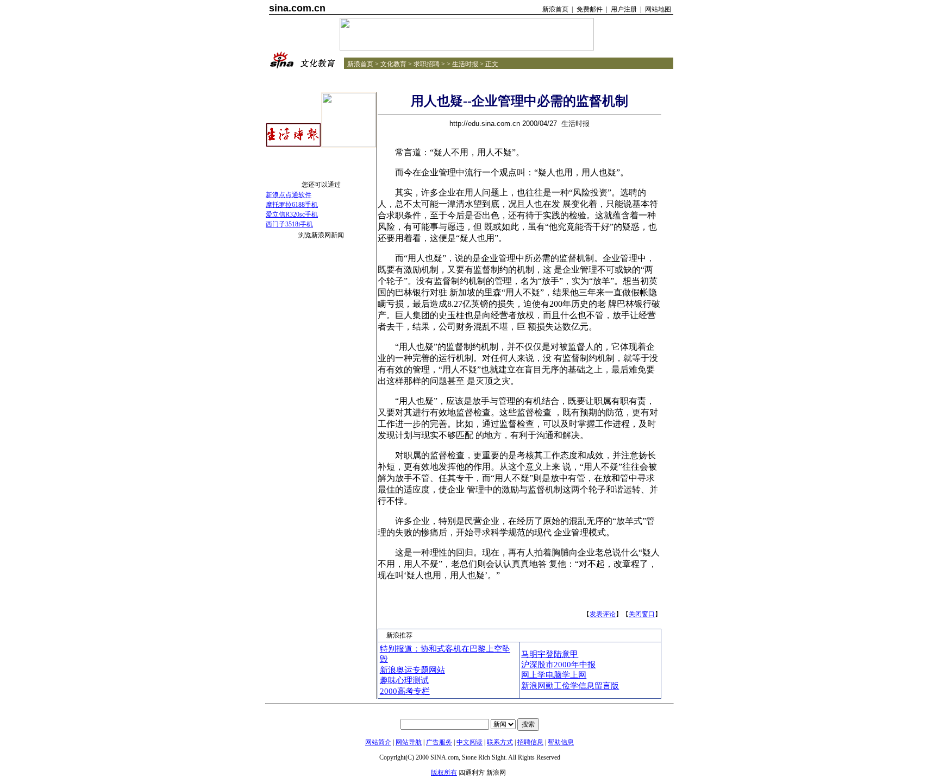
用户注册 (624, 9)
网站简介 (378, 742)
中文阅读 (469, 742)
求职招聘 (427, 64)
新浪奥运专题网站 (412, 670)
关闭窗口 (642, 614)
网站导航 (409, 742)
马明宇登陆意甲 (549, 654)
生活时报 (465, 64)
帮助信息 (561, 742)
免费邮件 (590, 9)
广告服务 (439, 742)
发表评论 (603, 614)
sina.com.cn (297, 8)
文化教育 (393, 64)
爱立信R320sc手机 (292, 214)
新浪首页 (555, 9)
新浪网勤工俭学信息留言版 (570, 685)
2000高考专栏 (405, 691)
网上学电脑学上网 (553, 675)
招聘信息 (530, 742)
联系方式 (500, 742)
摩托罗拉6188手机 (292, 204)
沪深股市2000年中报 (558, 664)
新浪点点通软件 (288, 195)
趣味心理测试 (404, 680)
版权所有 (444, 772)
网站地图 (658, 9)
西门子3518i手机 (289, 224)
